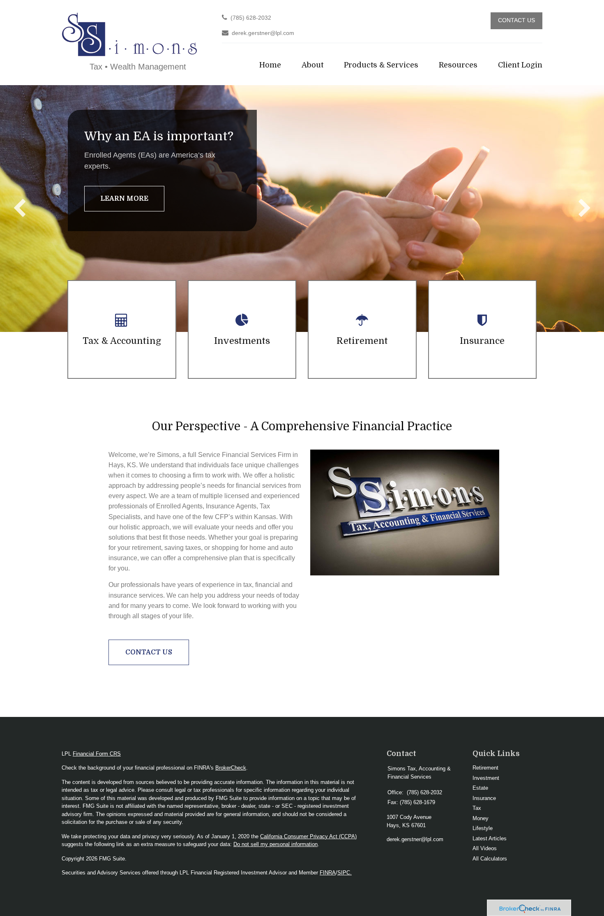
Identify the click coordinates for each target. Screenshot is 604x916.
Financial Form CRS (97, 754)
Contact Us (516, 20)
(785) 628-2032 (251, 18)
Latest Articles (490, 838)
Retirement (485, 768)
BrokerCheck (230, 768)
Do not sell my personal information (275, 844)
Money (481, 818)
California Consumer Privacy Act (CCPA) (308, 836)
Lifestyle (483, 828)
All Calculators (490, 859)
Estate (480, 788)
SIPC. (344, 873)
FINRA (328, 873)
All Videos (485, 848)
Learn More (124, 198)
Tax (477, 808)
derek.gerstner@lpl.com (263, 33)
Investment (486, 778)
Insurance (484, 798)
